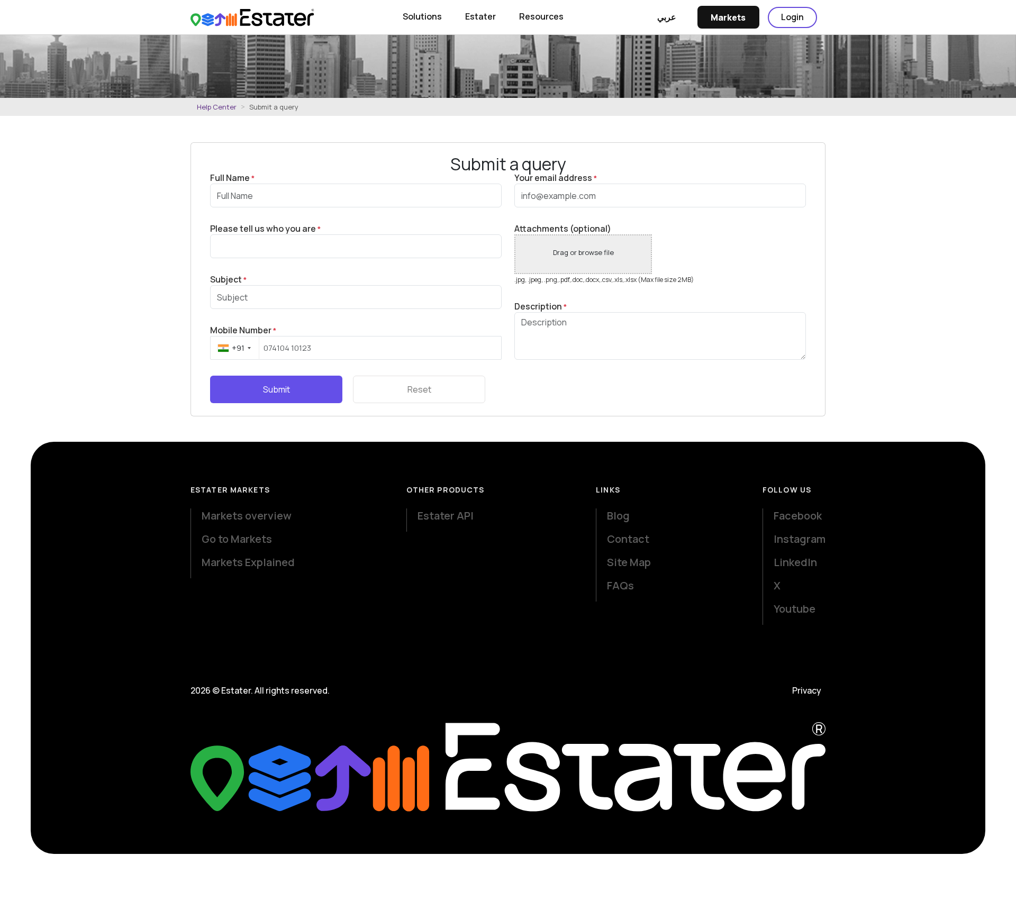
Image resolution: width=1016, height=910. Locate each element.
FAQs (620, 585)
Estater (480, 16)
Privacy (806, 690)
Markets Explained (248, 562)
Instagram (800, 539)
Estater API (446, 515)
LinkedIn (795, 562)
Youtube (794, 609)
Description (540, 306)
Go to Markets (237, 539)
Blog (618, 515)
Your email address (555, 178)
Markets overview (247, 515)
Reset (419, 389)
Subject (228, 279)
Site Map (629, 562)
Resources (541, 16)
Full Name (232, 178)
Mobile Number (243, 330)
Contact (628, 539)
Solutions (422, 16)
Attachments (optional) (562, 228)
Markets (728, 17)
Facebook (798, 515)
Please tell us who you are (265, 228)
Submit (276, 389)
